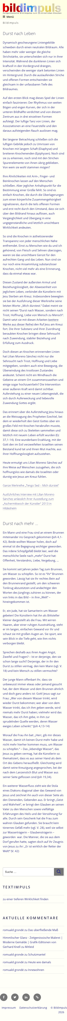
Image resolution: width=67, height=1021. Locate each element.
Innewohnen (36, 970)
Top (63, 1016)
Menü (10, 17)
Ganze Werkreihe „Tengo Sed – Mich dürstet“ (31, 485)
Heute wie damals (39, 962)
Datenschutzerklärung (33, 1007)
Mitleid (29, 947)
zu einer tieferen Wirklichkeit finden (25, 899)
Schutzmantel (36, 954)
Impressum (9, 1007)
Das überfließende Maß (43, 930)
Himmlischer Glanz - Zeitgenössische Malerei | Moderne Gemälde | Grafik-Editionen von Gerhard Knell (33, 942)
